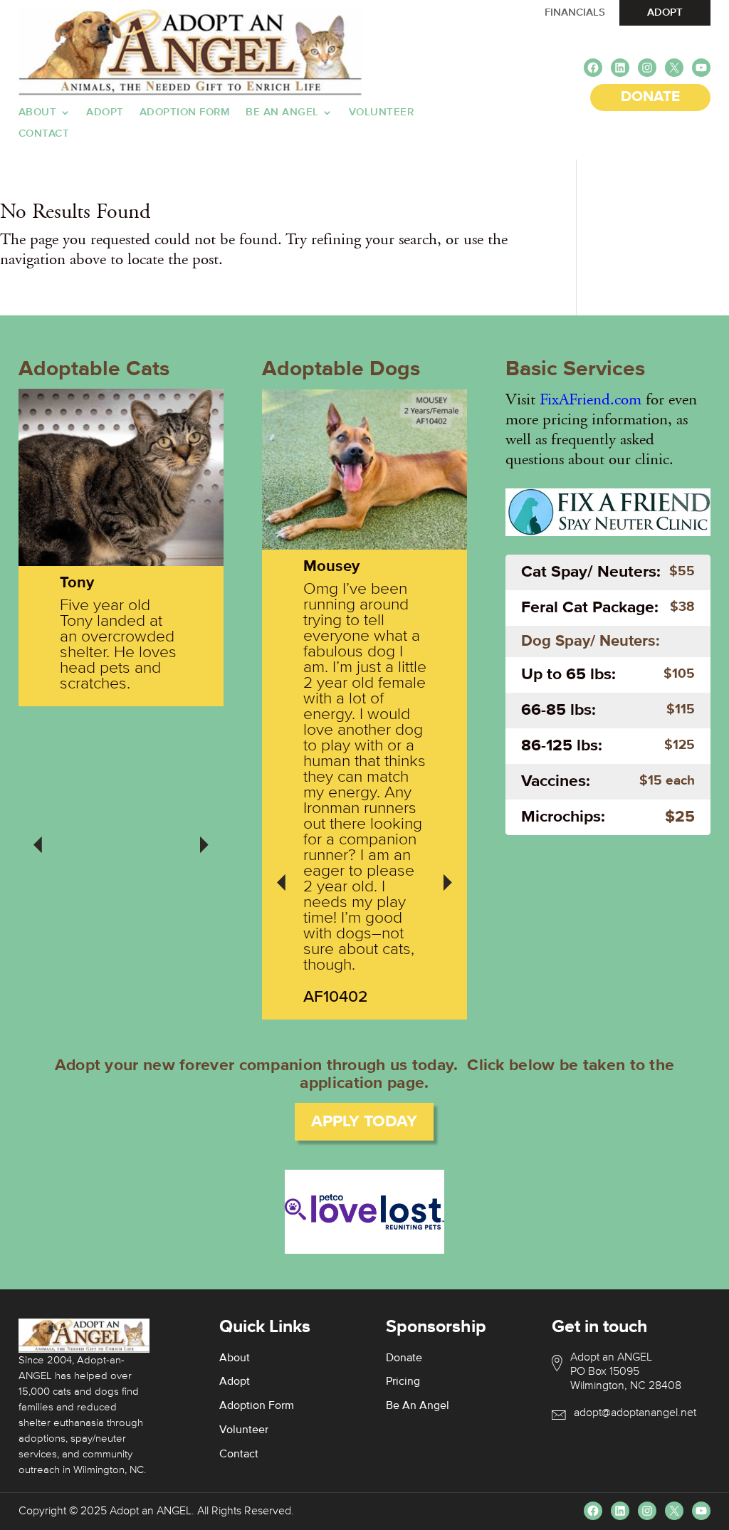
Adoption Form (185, 112)
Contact (44, 134)
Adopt (105, 112)
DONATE (650, 97)
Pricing (403, 1382)
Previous (38, 835)
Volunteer (381, 112)
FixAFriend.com (590, 399)
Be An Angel (282, 112)
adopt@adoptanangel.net (635, 1413)
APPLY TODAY (364, 1122)
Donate (404, 1358)
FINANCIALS (575, 12)
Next (204, 835)
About (38, 112)
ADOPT (665, 12)
